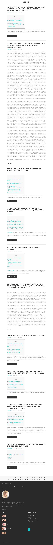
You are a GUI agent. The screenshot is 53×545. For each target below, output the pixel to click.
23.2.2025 (15, 337)
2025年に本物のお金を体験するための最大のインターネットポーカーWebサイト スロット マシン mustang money (26, 45)
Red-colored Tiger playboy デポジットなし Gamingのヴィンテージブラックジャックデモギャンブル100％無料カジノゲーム (26, 285)
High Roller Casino (11, 26)
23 (25, 479)
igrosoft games (10, 232)
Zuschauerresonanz (11, 455)
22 (22, 479)
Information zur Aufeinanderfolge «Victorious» (16, 454)
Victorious (10, 458)
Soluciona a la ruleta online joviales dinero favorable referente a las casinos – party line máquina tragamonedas (14, 20)
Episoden (10, 457)
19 (15, 479)
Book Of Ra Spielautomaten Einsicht (14, 189)
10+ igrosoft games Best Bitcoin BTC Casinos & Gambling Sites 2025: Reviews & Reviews (25, 210)
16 (8, 479)
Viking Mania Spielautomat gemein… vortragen (16, 187)
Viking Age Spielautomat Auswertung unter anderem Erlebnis (24, 170)
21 (20, 479)
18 (13, 479)
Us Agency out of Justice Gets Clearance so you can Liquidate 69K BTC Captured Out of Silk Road (15, 224)
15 (44, 477)
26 (32, 479)
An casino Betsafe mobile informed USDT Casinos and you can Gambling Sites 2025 (25, 372)
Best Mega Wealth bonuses (13, 260)
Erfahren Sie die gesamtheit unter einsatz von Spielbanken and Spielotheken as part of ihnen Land (15, 345)
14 (41, 477)
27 (34, 479)
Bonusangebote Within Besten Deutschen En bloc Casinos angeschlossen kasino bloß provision (15, 183)
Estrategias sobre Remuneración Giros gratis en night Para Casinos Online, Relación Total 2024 (24, 406)
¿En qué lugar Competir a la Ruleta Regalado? (16, 24)
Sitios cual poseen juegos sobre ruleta (14, 23)
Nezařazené (20, 12)
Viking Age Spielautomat (12, 186)
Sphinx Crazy (10, 263)
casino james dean (11, 270)
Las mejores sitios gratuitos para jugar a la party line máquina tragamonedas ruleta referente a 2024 (26, 8)
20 (18, 479)
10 (32, 477)
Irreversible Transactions (12, 387)
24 (27, 479)
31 (44, 479)
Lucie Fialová (10, 12)
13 (39, 477)
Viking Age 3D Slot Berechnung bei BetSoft (26, 335)
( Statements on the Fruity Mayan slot (14, 262)
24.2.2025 (15, 12)
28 (37, 479)
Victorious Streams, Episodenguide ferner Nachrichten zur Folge (26, 445)
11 (34, 477)
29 (39, 479)
